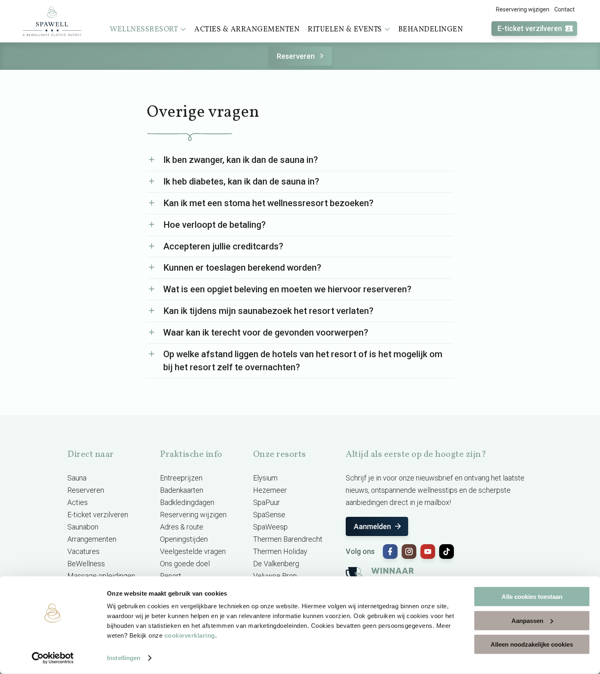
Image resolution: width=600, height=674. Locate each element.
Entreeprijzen (181, 478)
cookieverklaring (189, 635)
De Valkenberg (276, 563)
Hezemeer (270, 490)
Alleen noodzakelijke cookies (532, 644)
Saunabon (82, 527)
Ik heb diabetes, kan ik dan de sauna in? (241, 181)
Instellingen (123, 657)
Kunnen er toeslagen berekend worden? (242, 267)
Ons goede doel (185, 563)
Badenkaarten (181, 490)
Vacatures (83, 551)
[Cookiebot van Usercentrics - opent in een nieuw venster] (53, 658)
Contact (564, 9)
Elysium (265, 478)
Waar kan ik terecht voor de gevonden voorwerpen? (265, 332)
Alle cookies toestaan (532, 596)
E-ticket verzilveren (530, 28)
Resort (170, 576)
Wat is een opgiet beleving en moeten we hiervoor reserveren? (287, 289)
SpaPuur (266, 502)
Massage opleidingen (101, 576)
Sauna (77, 478)
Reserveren (296, 56)
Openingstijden (184, 539)
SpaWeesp (270, 527)
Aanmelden (372, 526)
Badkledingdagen (187, 502)
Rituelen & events (345, 29)
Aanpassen (527, 620)
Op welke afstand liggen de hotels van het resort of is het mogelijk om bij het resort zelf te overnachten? (302, 360)
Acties (77, 502)
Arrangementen (91, 539)
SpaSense (269, 514)
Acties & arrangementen (247, 29)
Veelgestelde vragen (193, 551)
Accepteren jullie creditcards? (223, 246)
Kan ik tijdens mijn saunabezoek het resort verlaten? (268, 311)
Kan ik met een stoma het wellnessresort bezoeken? (268, 203)
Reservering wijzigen (522, 9)
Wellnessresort (144, 29)
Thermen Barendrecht (287, 539)
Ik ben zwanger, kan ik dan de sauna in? (240, 160)
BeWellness (86, 563)
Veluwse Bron (275, 576)
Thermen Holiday (280, 551)
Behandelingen (430, 29)
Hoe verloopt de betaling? (214, 225)
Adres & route (181, 527)
